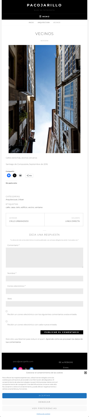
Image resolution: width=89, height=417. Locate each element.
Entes (65, 368)
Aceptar (44, 395)
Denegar (44, 402)
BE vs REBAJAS (66, 362)
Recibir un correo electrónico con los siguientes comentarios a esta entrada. (42, 314)
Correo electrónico (16, 286)
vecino (31, 207)
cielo (18, 207)
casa (13, 207)
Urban (21, 199)
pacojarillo (44, 5)
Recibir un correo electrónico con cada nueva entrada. (32, 325)
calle (8, 207)
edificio (24, 207)
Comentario (13, 245)
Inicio (31, 22)
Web (9, 299)
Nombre (11, 273)
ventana (38, 207)
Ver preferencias (44, 408)
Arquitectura (44, 22)
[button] (85, 373)
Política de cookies (43, 414)
